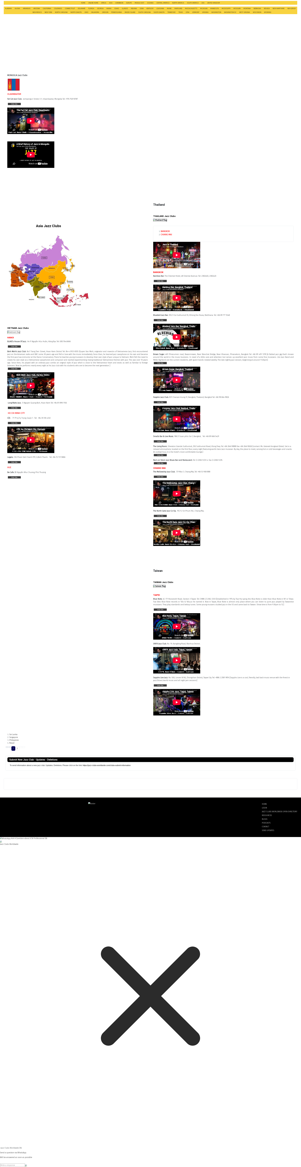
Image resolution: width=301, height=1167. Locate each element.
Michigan (203, 9)
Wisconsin (257, 12)
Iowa (142, 9)
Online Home (93, 3)
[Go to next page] (20, 747)
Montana (247, 9)
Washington (216, 12)
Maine (169, 9)
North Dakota (76, 12)
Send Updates (268, 830)
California (47, 9)
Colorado (58, 9)
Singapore (13, 737)
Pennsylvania (116, 12)
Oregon (105, 12)
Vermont (195, 12)
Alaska (17, 9)
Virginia (205, 12)
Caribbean (119, 3)
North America (178, 3)
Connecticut (70, 9)
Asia (110, 3)
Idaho (116, 9)
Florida (91, 9)
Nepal (11, 743)
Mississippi (226, 9)
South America (193, 3)
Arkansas (26, 9)
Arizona (36, 9)
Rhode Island (130, 12)
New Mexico (37, 12)
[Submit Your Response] (26, 1165)
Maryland (178, 9)
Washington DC (230, 12)
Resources (267, 815)
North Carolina (61, 12)
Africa (103, 3)
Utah (187, 12)
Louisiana (160, 9)
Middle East (139, 3)
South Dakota (159, 12)
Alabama (8, 9)
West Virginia (244, 12)
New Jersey (291, 9)
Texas (180, 12)
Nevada (267, 9)
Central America (162, 3)
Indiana (134, 9)
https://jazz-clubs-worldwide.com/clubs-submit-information (107, 765)
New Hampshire (279, 9)
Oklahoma (95, 12)
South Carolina (144, 12)
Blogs (264, 819)
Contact (265, 826)
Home (83, 3)
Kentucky (150, 9)
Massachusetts (191, 9)
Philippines (14, 740)
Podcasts (266, 823)
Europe (129, 3)
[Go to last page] (23, 747)
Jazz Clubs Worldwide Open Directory (279, 811)
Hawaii (108, 9)
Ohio (86, 12)
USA (203, 3)
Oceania (150, 3)
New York (48, 12)
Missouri (237, 9)
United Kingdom (213, 3)
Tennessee (171, 12)
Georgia (100, 9)
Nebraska (257, 9)
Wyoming (267, 12)
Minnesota (214, 9)
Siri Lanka (13, 734)
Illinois (125, 9)
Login (264, 808)
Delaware (81, 9)
